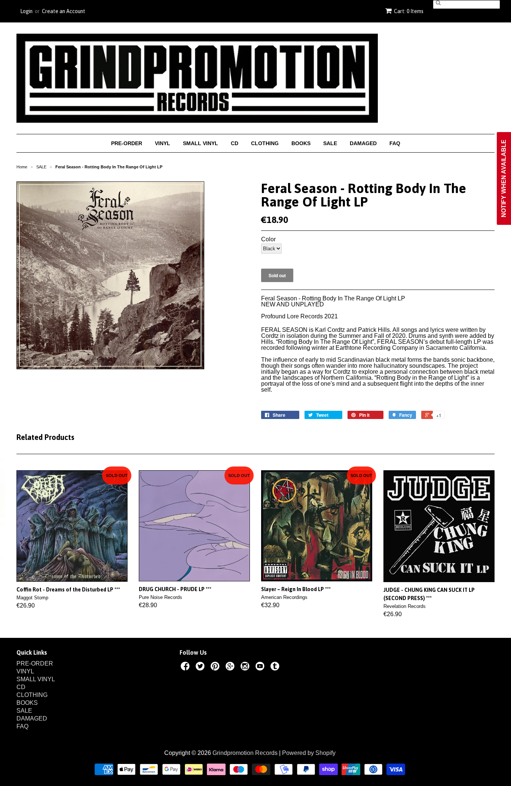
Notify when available (504, 178)
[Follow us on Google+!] (231, 667)
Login (26, 11)
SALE (330, 143)
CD (234, 143)
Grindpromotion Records (245, 753)
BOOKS (300, 143)
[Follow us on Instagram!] (246, 667)
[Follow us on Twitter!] (201, 667)
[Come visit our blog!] (276, 667)
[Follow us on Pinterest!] (216, 667)
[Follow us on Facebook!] (186, 667)
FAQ (394, 143)
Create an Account (63, 11)
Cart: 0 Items (408, 11)
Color (268, 239)
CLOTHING (265, 143)
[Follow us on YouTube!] (261, 667)
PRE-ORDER (126, 143)
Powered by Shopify (309, 753)
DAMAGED (363, 143)
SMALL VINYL (200, 143)
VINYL (162, 143)
